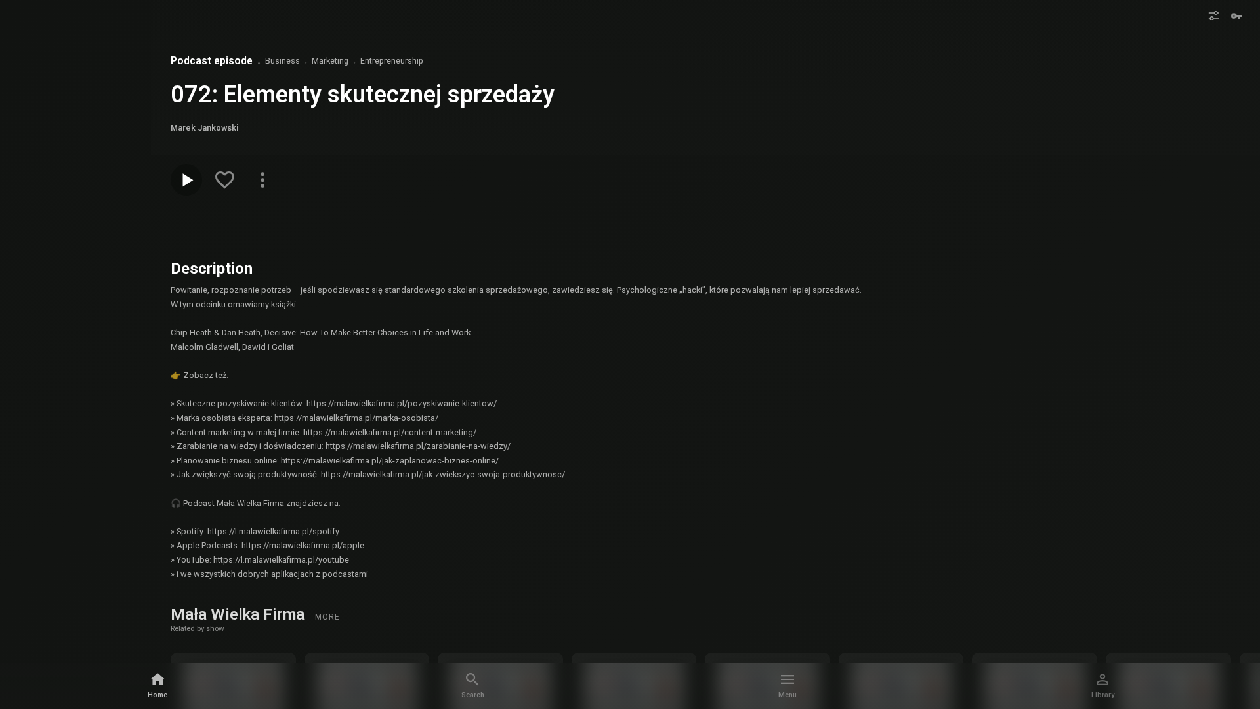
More (327, 617)
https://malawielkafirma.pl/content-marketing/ (389, 432)
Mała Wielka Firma (239, 614)
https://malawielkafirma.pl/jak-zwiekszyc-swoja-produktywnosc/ (443, 474)
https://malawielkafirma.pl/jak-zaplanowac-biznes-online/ (390, 460)
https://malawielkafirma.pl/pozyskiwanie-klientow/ (401, 403)
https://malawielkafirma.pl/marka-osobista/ (356, 418)
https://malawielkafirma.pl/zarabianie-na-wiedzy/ (418, 446)
